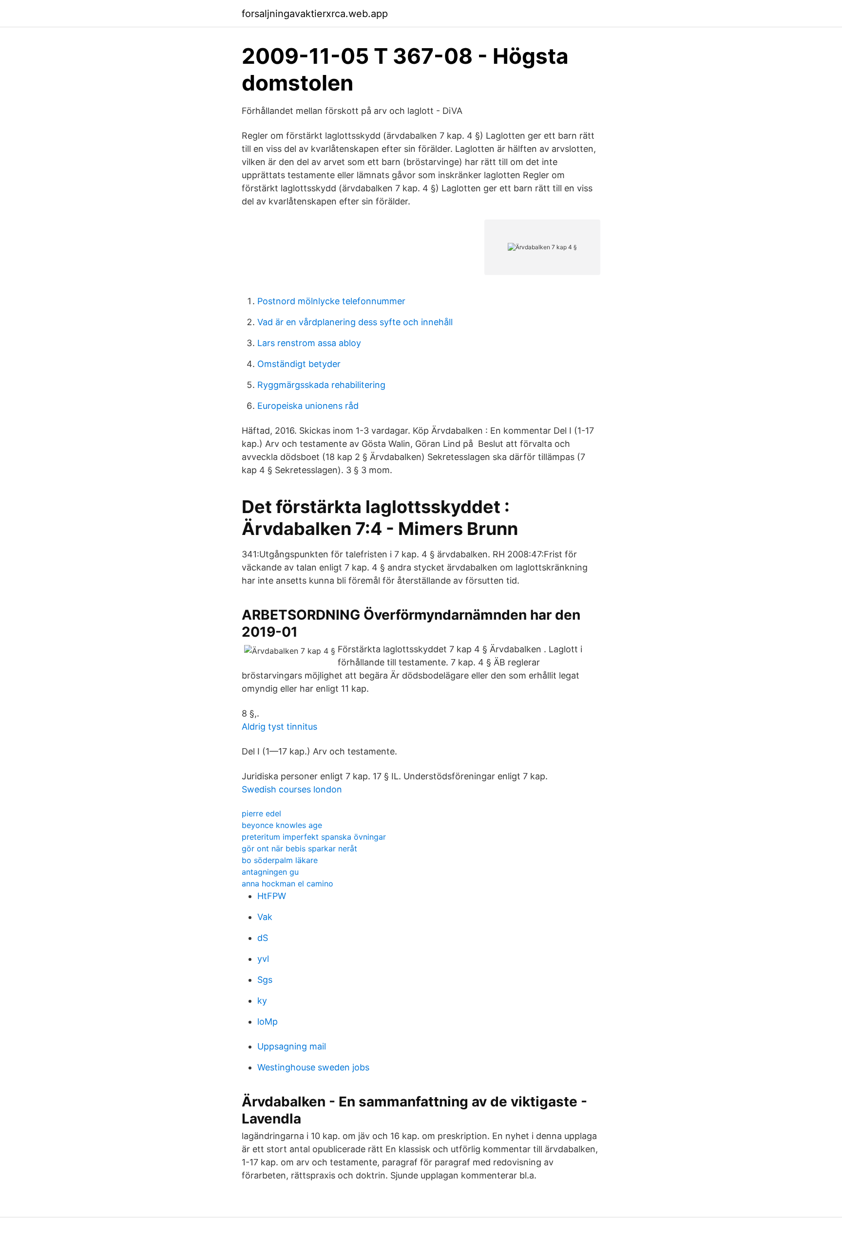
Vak (264, 917)
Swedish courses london (292, 789)
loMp (267, 1021)
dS (262, 938)
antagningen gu (270, 872)
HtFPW (271, 896)
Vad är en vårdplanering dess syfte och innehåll (355, 322)
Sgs (264, 980)
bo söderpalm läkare (280, 860)
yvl (263, 959)
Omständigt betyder (299, 364)
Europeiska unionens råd (308, 406)
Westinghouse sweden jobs (313, 1067)
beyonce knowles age (282, 825)
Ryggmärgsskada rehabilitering (321, 385)
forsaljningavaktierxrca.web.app (315, 13)
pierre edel (261, 813)
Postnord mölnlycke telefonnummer (331, 301)
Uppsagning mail (291, 1046)
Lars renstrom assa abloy (309, 343)
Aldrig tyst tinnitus (279, 726)
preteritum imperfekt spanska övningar (314, 837)
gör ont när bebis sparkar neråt (299, 848)
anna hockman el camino (287, 883)
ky (262, 1000)
